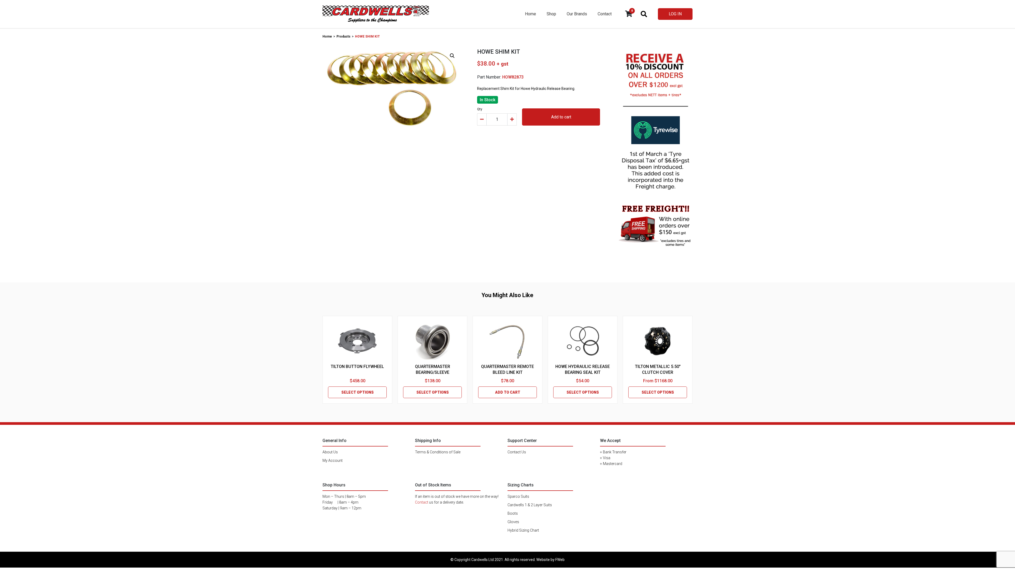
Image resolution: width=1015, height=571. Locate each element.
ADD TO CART (507, 392)
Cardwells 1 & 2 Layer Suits (530, 505)
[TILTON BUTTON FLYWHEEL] (357, 341)
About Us (330, 452)
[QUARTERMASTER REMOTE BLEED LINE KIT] (507, 341)
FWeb (560, 560)
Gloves (513, 522)
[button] (452, 56)
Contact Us (517, 452)
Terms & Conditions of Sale (437, 452)
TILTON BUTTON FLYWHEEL (357, 366)
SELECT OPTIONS (357, 392)
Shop (551, 13)
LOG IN (675, 13)
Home (530, 13)
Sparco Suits (518, 496)
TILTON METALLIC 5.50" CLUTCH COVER (658, 369)
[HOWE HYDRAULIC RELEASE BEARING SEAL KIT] (582, 341)
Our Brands (577, 13)
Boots (513, 513)
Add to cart (561, 116)
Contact (605, 13)
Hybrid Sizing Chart (523, 530)
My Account (332, 460)
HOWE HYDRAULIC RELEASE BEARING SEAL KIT (582, 369)
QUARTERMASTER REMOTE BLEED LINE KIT (507, 369)
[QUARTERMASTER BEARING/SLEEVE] (432, 341)
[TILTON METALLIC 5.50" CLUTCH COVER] (658, 341)
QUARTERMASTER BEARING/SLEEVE (432, 369)
